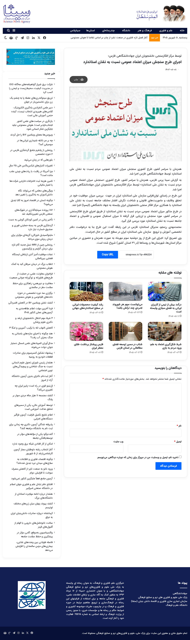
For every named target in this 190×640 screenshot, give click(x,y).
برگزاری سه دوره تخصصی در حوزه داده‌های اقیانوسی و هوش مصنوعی (34, 295)
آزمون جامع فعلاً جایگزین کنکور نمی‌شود (32, 479)
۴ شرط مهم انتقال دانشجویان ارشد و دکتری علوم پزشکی (34, 320)
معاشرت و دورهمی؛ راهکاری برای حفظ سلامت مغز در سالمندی (33, 285)
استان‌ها (90, 30)
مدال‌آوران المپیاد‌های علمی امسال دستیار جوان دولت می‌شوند (32, 345)
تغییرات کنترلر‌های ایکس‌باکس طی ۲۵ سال (31, 166)
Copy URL (107, 255)
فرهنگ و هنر (145, 30)
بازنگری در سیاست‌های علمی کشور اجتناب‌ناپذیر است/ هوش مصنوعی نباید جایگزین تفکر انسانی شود (32, 125)
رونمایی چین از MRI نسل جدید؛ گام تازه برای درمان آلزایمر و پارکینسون (32, 247)
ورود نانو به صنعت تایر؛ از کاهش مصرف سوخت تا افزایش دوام (32, 471)
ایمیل (177, 442)
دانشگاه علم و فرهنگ (176, 605)
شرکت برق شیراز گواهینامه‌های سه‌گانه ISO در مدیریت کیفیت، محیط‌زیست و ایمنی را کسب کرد (31, 88)
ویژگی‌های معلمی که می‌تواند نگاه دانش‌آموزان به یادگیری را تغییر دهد (34, 193)
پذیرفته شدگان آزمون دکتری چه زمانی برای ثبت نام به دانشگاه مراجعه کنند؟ (31, 426)
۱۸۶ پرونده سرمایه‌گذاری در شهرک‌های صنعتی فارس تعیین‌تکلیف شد (34, 212)
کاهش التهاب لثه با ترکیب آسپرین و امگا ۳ (31, 328)
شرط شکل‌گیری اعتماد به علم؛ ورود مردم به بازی (165, 346)
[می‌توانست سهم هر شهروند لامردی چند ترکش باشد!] (125, 291)
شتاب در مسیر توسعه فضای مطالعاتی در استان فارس (127, 346)
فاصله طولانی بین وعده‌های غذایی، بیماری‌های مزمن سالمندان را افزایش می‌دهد (34, 546)
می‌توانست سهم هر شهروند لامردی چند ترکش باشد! (127, 306)
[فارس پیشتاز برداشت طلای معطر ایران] (86, 331)
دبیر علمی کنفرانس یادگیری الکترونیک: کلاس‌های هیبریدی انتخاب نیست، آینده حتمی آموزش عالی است (32, 111)
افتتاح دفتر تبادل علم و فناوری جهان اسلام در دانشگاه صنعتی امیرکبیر (31, 486)
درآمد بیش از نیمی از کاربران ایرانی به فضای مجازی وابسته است (165, 308)
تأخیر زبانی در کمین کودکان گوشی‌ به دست (30, 220)
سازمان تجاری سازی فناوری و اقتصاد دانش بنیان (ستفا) (159, 601)
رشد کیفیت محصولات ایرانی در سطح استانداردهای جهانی (87, 306)
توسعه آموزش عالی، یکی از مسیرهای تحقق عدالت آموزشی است (33, 407)
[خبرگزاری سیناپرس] (158, 13)
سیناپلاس (75, 30)
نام (179, 426)
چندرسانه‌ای (108, 30)
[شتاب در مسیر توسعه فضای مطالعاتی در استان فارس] (125, 331)
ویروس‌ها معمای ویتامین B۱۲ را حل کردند (31, 135)
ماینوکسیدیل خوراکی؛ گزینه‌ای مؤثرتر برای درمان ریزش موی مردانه (32, 237)
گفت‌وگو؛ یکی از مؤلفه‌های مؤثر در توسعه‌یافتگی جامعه (35, 436)
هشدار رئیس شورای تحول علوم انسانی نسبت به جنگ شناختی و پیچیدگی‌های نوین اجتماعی (32, 366)
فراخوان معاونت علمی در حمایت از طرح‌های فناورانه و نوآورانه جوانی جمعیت (31, 276)
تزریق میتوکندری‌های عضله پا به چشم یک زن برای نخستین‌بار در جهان (31, 100)
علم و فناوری (165, 30)
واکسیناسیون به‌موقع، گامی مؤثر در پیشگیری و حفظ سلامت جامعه (35, 535)
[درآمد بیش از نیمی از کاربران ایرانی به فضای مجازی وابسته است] (164, 291)
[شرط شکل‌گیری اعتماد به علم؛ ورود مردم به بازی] (164, 331)
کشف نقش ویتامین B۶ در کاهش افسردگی (30, 303)
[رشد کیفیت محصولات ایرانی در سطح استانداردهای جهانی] (86, 291)
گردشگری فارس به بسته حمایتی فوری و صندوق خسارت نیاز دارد (32, 227)
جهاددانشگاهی (180, 593)
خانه (182, 30)
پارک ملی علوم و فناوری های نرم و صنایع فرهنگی (162, 597)
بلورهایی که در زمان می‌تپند (38, 160)
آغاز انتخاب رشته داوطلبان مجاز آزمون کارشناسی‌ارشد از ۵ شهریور (33, 451)
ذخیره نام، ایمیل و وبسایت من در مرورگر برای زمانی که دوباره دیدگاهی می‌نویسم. (137, 457)
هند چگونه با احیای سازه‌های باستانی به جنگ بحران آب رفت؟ (32, 336)
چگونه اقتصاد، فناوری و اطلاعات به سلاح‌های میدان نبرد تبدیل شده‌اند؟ (35, 461)
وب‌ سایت (118, 442)
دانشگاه (126, 30)
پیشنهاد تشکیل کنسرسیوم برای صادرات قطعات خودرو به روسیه (33, 355)
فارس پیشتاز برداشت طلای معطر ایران (88, 346)
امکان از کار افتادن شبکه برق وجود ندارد (32, 444)
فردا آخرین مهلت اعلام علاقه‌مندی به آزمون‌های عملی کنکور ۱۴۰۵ (34, 310)
